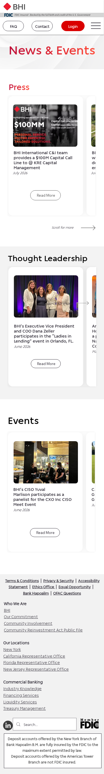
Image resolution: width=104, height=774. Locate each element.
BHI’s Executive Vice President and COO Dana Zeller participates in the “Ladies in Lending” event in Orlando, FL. (44, 333)
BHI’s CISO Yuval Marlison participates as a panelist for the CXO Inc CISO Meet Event (42, 496)
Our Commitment (21, 616)
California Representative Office (34, 655)
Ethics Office (43, 586)
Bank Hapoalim (36, 592)
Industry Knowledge (22, 688)
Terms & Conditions (22, 580)
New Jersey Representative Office (36, 668)
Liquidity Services (20, 701)
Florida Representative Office (31, 662)
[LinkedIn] (8, 725)
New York (12, 649)
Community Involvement (28, 623)
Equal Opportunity (75, 586)
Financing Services (21, 695)
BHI (7, 610)
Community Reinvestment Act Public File (43, 629)
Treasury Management (24, 708)
